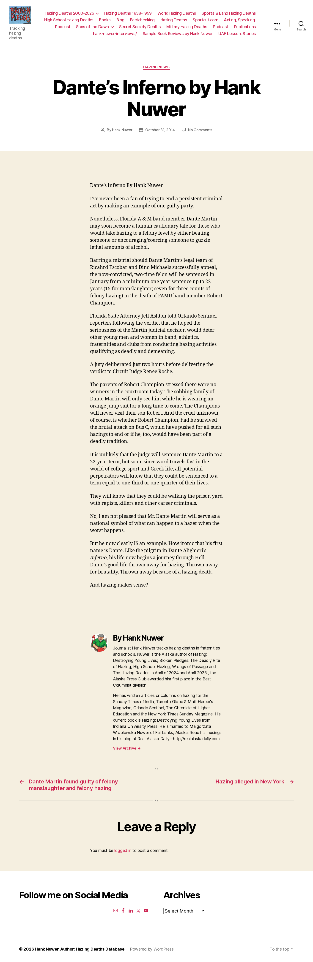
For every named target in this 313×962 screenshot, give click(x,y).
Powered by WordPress (152, 949)
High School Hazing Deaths (68, 19)
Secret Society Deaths (140, 26)
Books (105, 19)
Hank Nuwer (122, 130)
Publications (245, 26)
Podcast (62, 26)
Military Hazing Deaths (186, 26)
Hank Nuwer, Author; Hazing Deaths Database (79, 949)
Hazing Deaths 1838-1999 (128, 13)
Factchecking (142, 19)
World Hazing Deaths (176, 13)
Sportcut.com (205, 19)
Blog (120, 19)
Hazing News (156, 67)
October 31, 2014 (160, 130)
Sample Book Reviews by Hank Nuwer (178, 33)
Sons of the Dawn (92, 26)
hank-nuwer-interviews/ (115, 33)
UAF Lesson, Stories (237, 33)
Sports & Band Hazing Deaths (229, 13)
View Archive (126, 748)
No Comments (200, 130)
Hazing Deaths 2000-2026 (69, 13)
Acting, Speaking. (240, 19)
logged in (123, 850)
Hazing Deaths (173, 19)
